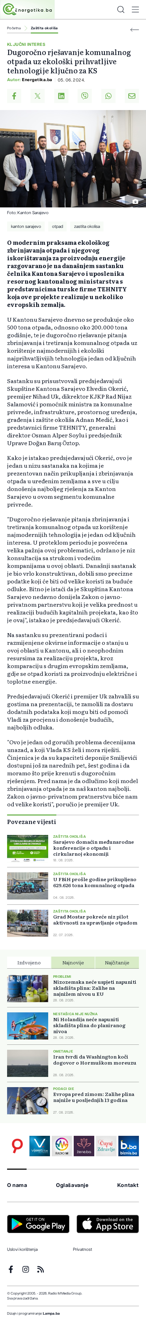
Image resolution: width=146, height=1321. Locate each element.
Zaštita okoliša (44, 28)
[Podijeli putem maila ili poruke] (132, 96)
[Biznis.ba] (128, 1146)
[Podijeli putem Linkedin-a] (61, 96)
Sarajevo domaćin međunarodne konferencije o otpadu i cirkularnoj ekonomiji (93, 848)
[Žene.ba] (84, 1146)
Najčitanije (117, 962)
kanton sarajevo (26, 226)
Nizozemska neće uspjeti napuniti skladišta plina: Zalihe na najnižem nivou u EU (94, 988)
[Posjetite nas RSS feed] (40, 1269)
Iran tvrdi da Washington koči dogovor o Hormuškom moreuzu (94, 1060)
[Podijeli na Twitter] (37, 96)
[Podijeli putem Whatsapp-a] (108, 96)
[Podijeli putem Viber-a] (85, 96)
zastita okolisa (87, 226)
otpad (57, 226)
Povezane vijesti (31, 821)
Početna (14, 28)
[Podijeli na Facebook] (14, 96)
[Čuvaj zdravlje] (106, 1146)
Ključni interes (26, 44)
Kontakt (128, 1185)
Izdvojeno (29, 962)
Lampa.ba (51, 1313)
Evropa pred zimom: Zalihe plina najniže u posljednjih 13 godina (93, 1097)
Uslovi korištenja (22, 1249)
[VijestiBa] (39, 1146)
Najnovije (73, 962)
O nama (17, 1185)
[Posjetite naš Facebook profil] (11, 1269)
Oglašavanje (72, 1185)
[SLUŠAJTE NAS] (62, 1146)
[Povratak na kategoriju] (134, 30)
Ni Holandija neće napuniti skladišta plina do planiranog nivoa (89, 1025)
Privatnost (82, 1249)
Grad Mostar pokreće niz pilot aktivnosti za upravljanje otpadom (95, 920)
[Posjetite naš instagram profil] (25, 1269)
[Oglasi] (17, 1146)
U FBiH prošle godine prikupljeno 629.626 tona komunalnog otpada (94, 882)
